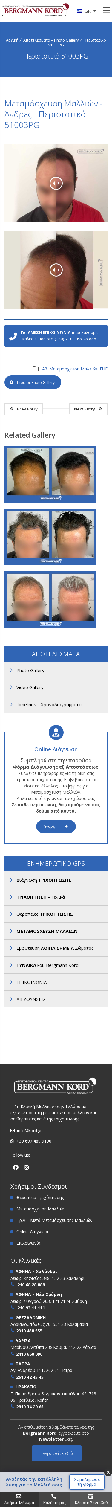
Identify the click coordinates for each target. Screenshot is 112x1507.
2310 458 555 (29, 1331)
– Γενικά (40, 897)
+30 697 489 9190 (33, 1141)
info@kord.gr (29, 1130)
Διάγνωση (43, 880)
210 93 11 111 (31, 1308)
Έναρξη (51, 826)
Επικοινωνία (28, 1243)
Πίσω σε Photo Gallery (36, 382)
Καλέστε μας (54, 1502)
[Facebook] (15, 1167)
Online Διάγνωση (56, 749)
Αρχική (12, 40)
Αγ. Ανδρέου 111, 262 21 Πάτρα (41, 1370)
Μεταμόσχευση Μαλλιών (41, 1209)
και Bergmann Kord (47, 965)
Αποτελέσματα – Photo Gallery (51, 40)
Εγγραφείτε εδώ (57, 1453)
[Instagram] (26, 1167)
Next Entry (84, 409)
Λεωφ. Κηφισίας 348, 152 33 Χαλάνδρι (47, 1278)
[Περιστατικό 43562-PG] (58, 581)
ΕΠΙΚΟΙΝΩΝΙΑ (31, 982)
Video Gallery (30, 687)
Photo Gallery (30, 670)
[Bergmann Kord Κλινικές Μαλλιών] (35, 12)
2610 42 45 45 (30, 1377)
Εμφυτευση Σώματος (55, 948)
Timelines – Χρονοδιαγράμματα (49, 704)
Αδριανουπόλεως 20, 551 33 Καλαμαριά (49, 1324)
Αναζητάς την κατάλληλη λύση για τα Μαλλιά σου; (34, 1482)
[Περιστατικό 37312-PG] (58, 518)
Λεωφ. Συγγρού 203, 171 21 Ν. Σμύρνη (48, 1301)
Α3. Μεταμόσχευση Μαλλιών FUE (75, 369)
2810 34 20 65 (30, 1407)
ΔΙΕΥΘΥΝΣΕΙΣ (31, 999)
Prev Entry (27, 409)
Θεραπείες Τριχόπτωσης (40, 1197)
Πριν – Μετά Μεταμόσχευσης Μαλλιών (54, 1220)
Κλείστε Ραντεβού (91, 1502)
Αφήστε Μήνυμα (19, 1502)
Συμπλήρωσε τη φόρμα (87, 1482)
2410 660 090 (29, 1354)
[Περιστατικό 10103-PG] (58, 455)
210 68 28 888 (31, 1285)
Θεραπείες (44, 914)
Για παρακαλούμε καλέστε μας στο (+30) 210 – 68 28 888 (59, 336)
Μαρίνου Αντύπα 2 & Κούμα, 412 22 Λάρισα (53, 1347)
